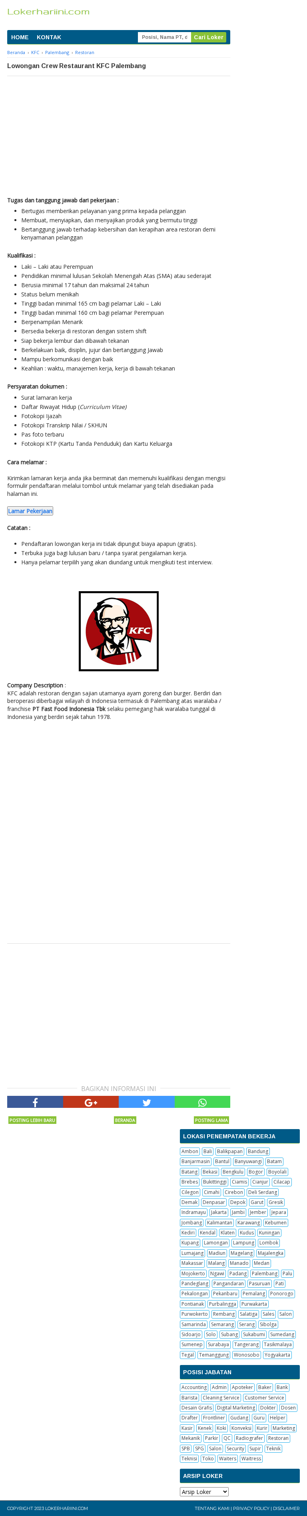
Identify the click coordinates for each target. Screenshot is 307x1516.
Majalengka (270, 1253)
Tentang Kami (212, 1508)
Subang (229, 1334)
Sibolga (268, 1324)
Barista (189, 1397)
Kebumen (276, 1222)
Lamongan (216, 1242)
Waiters (227, 1458)
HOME (20, 37)
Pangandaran (228, 1283)
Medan (261, 1263)
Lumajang (192, 1253)
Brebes (189, 1181)
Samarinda (193, 1324)
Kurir (262, 1428)
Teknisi (189, 1458)
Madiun (217, 1253)
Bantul (222, 1161)
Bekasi (210, 1171)
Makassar (192, 1263)
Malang (216, 1263)
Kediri (188, 1232)
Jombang (191, 1222)
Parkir (211, 1438)
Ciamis (239, 1181)
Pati (279, 1283)
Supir (255, 1448)
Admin (219, 1387)
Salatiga (248, 1314)
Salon (285, 1314)
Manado (239, 1263)
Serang (247, 1324)
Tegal (187, 1354)
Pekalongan (194, 1293)
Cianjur (260, 1181)
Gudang (239, 1417)
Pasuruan (259, 1283)
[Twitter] (147, 1102)
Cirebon (234, 1192)
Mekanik (190, 1438)
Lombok (268, 1242)
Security (235, 1448)
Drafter (189, 1417)
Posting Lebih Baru (32, 1120)
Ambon (189, 1151)
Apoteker (242, 1387)
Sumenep (192, 1344)
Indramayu (193, 1212)
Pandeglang (194, 1283)
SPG (199, 1448)
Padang (238, 1273)
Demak (189, 1202)
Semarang (222, 1324)
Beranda (125, 1120)
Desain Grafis (196, 1407)
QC (227, 1438)
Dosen (288, 1407)
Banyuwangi (248, 1161)
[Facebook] (35, 1102)
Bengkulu (233, 1171)
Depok (237, 1202)
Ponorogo (281, 1293)
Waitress (251, 1458)
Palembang (264, 1273)
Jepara (278, 1212)
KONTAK (49, 37)
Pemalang (254, 1293)
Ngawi (217, 1273)
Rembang (224, 1314)
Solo (211, 1334)
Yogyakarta (277, 1354)
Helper (277, 1417)
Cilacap (281, 1181)
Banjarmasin (195, 1161)
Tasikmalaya (278, 1344)
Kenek (204, 1428)
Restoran (278, 1438)
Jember (258, 1212)
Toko (208, 1458)
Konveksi (241, 1428)
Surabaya (218, 1344)
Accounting (194, 1387)
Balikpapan (230, 1151)
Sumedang (282, 1334)
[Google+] (91, 1102)
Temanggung (214, 1354)
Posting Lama (211, 1120)
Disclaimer (286, 1508)
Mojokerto (193, 1273)
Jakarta (219, 1212)
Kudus (247, 1232)
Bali (207, 1151)
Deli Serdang (262, 1192)
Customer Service (264, 1397)
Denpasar (214, 1202)
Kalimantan (219, 1222)
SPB (185, 1448)
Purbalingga (222, 1304)
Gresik (276, 1202)
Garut (257, 1202)
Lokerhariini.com (66, 1508)
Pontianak (192, 1304)
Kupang (190, 1242)
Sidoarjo (191, 1334)
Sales (268, 1314)
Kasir (187, 1428)
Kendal (207, 1232)
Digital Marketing (236, 1407)
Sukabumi (254, 1334)
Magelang (242, 1253)
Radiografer (249, 1438)
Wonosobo (246, 1354)
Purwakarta (254, 1304)
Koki (221, 1428)
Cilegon (190, 1192)
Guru (259, 1417)
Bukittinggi (215, 1181)
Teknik (273, 1448)
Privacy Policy (251, 1508)
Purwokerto (194, 1314)
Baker (264, 1387)
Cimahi (211, 1192)
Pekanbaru (225, 1293)
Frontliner (214, 1417)
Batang (189, 1171)
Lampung (243, 1242)
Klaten (228, 1232)
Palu (287, 1273)
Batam (274, 1161)
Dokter (268, 1407)
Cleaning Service (221, 1397)
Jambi (238, 1212)
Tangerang (246, 1344)
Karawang (248, 1222)
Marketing (284, 1428)
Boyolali (277, 1171)
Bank (282, 1387)
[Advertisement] (118, 136)
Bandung (258, 1151)
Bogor (256, 1171)
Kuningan (269, 1232)
